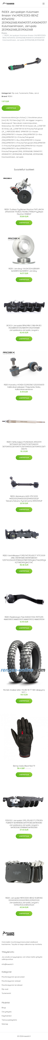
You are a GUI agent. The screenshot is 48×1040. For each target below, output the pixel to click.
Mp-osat (15, 93)
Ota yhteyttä (6, 1012)
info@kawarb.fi (7, 964)
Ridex (31, 93)
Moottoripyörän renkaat (11, 981)
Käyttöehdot (6, 1016)
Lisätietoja (11, 108)
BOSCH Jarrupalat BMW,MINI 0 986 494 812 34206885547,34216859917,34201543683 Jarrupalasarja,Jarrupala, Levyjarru (24, 327)
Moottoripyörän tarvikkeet (12, 985)
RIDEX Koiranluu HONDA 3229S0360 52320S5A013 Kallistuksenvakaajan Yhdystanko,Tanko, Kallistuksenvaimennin (24, 387)
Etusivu (4, 33)
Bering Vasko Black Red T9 (24, 766)
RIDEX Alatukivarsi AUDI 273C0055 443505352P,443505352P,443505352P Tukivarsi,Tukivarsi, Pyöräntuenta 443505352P (24, 498)
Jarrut (36, 93)
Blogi (4, 1008)
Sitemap (5, 1024)
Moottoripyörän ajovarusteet (13, 977)
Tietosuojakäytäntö (9, 1020)
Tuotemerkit (23, 93)
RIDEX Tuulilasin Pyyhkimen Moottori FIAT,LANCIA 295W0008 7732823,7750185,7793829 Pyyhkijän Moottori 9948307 (24, 211)
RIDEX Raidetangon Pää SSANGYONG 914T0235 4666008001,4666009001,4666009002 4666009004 (24, 618)
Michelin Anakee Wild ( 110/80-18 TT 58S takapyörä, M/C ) (24, 691)
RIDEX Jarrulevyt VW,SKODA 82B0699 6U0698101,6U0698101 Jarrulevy (24, 269)
